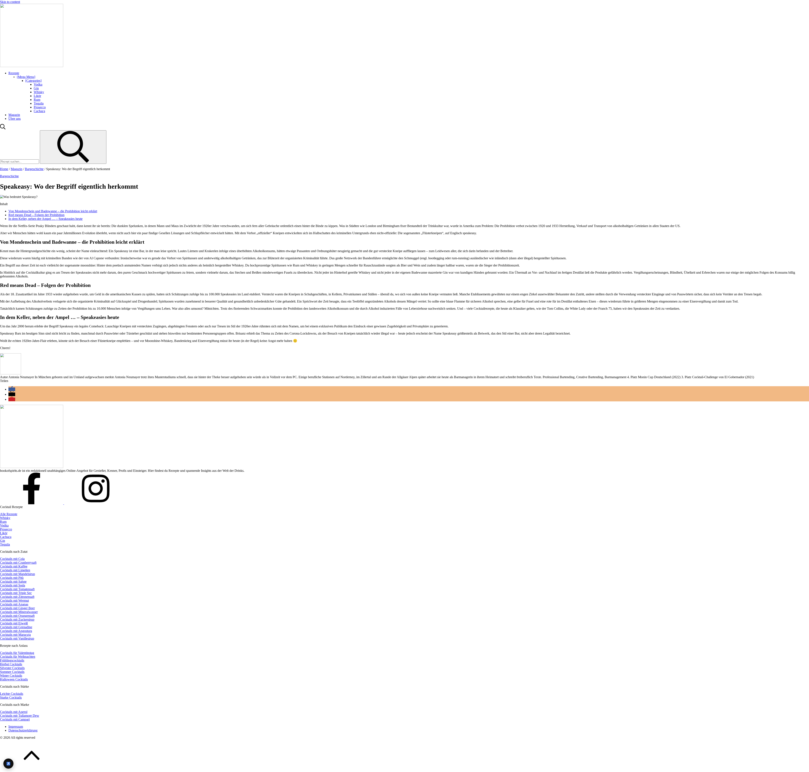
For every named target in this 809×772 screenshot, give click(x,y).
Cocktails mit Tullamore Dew (19, 715)
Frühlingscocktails (12, 660)
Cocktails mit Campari (15, 719)
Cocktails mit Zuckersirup (17, 619)
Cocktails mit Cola (12, 559)
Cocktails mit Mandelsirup (17, 574)
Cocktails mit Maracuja (15, 634)
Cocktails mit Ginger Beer (17, 608)
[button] (11, 389)
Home (4, 169)
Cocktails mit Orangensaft (17, 615)
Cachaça (39, 111)
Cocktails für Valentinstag (17, 653)
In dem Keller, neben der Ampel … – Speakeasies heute (45, 219)
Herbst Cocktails (11, 664)
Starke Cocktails (11, 697)
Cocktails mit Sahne (13, 581)
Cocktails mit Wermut (14, 600)
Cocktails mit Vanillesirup (17, 638)
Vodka (38, 84)
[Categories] (33, 80)
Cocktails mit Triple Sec (16, 593)
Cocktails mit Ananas (14, 604)
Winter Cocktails (11, 675)
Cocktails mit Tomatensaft (17, 589)
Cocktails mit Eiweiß (14, 623)
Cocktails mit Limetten (15, 570)
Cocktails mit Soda (12, 585)
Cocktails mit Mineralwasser (19, 612)
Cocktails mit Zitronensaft (17, 597)
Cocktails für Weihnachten (17, 656)
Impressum (15, 726)
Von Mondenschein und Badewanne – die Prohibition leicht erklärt (52, 211)
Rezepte (13, 73)
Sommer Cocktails (12, 672)
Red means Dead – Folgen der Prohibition (36, 215)
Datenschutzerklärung (23, 730)
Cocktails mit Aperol (13, 712)
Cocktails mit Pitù (12, 578)
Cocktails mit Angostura (16, 631)
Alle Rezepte (8, 514)
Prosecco (40, 107)
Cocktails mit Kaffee (13, 566)
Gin (36, 88)
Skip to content (10, 2)
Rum (37, 99)
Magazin (14, 115)
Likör (37, 96)
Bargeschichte (34, 169)
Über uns (14, 118)
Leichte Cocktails (11, 693)
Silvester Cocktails (12, 668)
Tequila (39, 103)
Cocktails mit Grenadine (16, 627)
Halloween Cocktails (14, 679)
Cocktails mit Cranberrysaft (18, 562)
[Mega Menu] (26, 77)
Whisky (39, 92)
